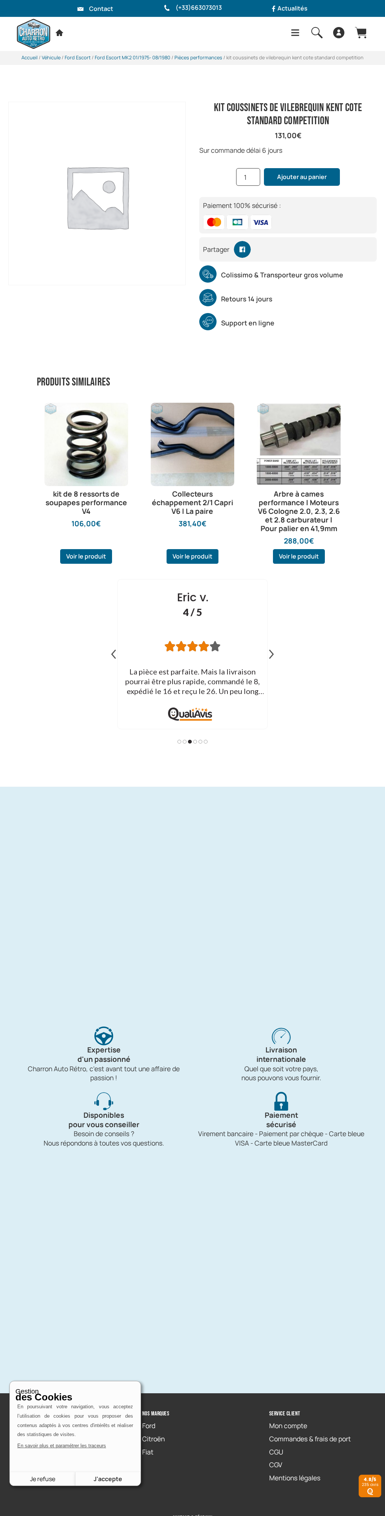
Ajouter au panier (302, 177)
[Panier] (360, 32)
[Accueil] (59, 32)
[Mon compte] (338, 32)
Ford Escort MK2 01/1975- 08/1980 (132, 57)
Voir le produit (86, 556)
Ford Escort (78, 57)
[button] (242, 249)
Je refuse (42, 1479)
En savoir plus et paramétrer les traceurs (61, 1445)
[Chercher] (317, 32)
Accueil (29, 57)
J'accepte (108, 1479)
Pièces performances (198, 57)
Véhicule (51, 57)
